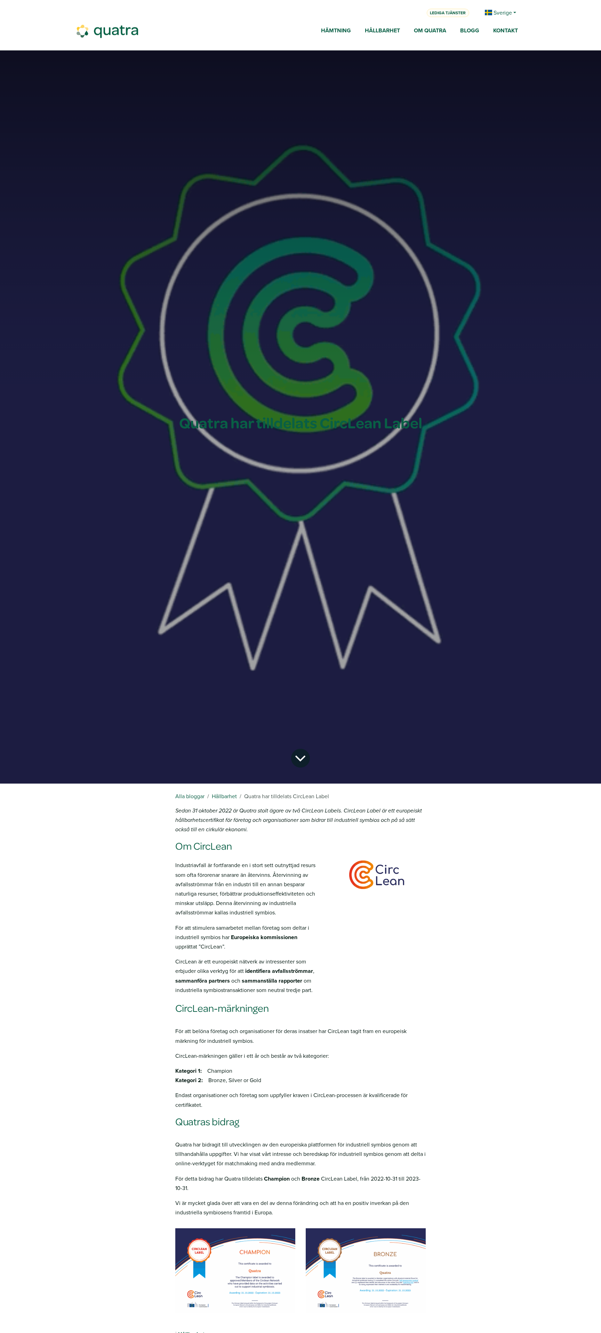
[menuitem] (336, 31)
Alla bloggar (190, 796)
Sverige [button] (502, 12)
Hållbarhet (224, 796)
